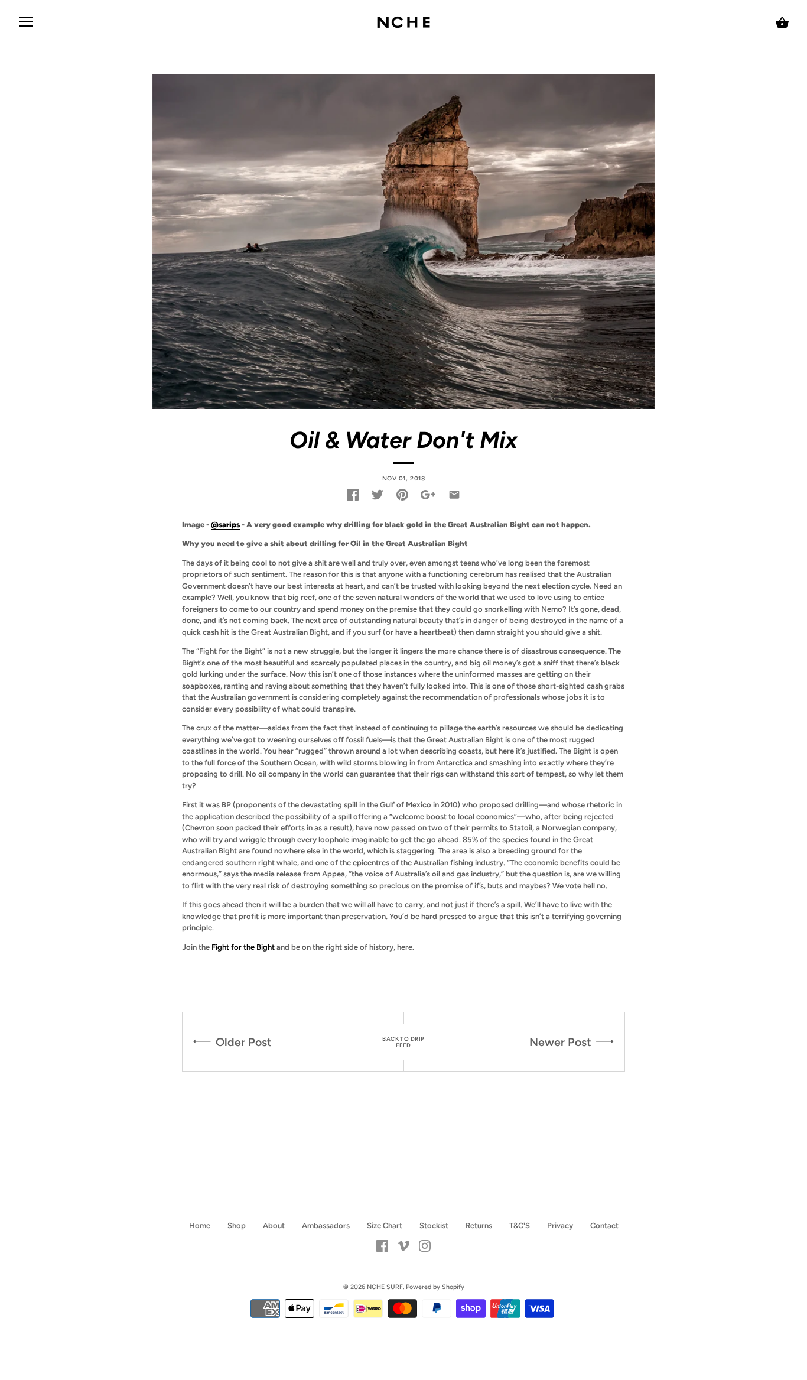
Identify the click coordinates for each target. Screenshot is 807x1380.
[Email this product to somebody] (454, 495)
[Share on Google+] (428, 495)
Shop (236, 1225)
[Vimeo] (403, 1245)
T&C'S (519, 1225)
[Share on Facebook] (353, 495)
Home (199, 1225)
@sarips (225, 524)
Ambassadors (326, 1225)
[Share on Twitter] (377, 495)
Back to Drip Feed (403, 1042)
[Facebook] (382, 1245)
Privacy (560, 1225)
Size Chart (384, 1225)
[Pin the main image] (402, 495)
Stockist (433, 1225)
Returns (479, 1225)
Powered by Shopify (435, 1287)
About (274, 1225)
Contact (604, 1225)
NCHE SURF (385, 1287)
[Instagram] (425, 1245)
